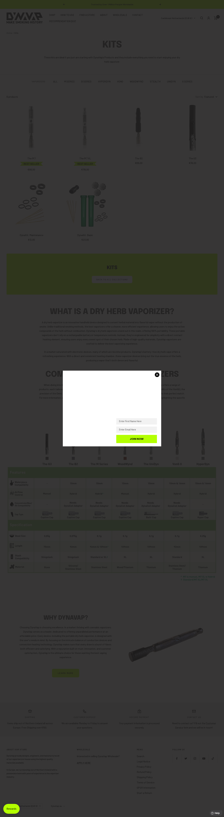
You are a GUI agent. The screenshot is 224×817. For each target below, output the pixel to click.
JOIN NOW (137, 439)
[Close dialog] (157, 374)
